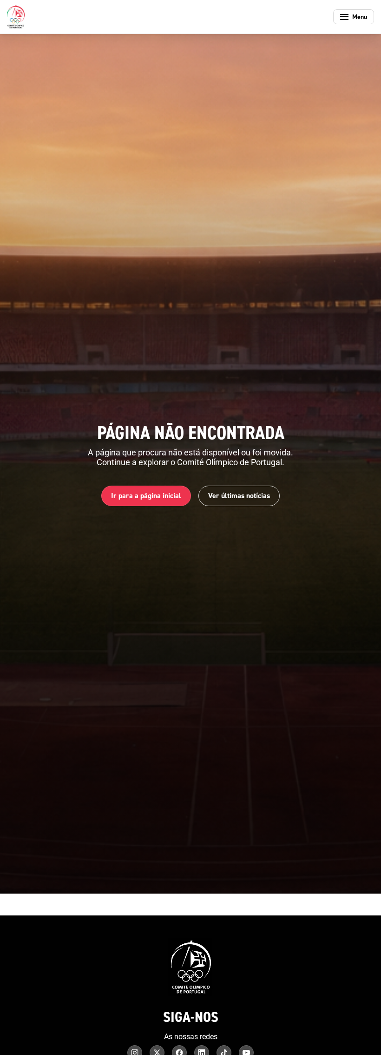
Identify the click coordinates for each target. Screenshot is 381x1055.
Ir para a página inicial (146, 496)
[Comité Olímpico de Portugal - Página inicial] (16, 16)
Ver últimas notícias (239, 496)
